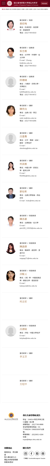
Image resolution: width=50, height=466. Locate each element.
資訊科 (42, 9)
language (44, 3)
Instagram (37, 458)
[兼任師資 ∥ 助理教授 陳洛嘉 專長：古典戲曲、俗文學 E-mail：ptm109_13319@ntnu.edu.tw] (25, 237)
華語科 (7, 9)
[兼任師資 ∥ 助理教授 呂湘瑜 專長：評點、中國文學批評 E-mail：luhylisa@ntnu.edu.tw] (25, 347)
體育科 (46, 9)
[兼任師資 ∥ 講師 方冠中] (25, 402)
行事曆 (26, 458)
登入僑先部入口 (10, 457)
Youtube (43, 458)
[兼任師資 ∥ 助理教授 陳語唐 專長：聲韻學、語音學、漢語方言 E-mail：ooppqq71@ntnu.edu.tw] (25, 264)
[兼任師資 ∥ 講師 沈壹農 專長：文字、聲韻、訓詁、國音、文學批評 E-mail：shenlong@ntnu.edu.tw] (25, 154)
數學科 (15, 9)
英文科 (11, 9)
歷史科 (19, 9)
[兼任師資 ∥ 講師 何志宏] (25, 319)
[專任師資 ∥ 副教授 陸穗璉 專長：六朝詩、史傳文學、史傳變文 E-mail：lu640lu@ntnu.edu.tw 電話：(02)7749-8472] (25, 99)
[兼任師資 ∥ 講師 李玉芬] (25, 374)
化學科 (35, 9)
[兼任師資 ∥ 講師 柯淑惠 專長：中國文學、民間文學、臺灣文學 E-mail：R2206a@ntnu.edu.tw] (25, 182)
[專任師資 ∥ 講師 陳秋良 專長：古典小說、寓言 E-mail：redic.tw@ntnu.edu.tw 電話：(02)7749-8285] (25, 127)
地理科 (23, 9)
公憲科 (27, 9)
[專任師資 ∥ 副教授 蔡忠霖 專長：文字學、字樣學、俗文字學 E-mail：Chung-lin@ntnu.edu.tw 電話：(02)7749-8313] (25, 70)
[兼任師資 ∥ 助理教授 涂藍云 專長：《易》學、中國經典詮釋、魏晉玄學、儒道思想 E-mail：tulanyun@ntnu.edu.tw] (25, 292)
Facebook (31, 458)
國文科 (4, 9)
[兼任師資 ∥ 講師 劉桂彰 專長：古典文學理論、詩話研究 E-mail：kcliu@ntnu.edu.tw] (25, 209)
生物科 (38, 9)
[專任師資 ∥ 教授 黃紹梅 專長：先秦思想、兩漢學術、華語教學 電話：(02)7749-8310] (25, 41)
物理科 (31, 9)
